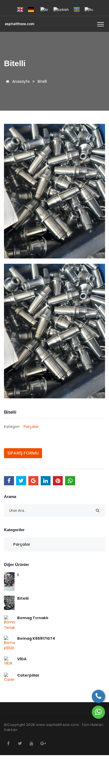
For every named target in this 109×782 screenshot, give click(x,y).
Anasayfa (20, 81)
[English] (20, 9)
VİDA (21, 659)
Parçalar (31, 426)
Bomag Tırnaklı (32, 617)
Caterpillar (28, 675)
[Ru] (89, 9)
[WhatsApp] (98, 712)
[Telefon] (98, 696)
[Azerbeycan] (77, 9)
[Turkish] (61, 9)
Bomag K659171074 (36, 638)
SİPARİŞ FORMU (23, 453)
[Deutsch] (31, 9)
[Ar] (44, 9)
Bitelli (23, 598)
